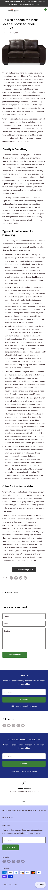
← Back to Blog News (24, 570)
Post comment (15, 655)
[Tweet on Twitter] (20, 577)
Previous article (11, 592)
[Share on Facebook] (11, 577)
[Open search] (33, 10)
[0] (43, 10)
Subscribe (24, 699)
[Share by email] (25, 577)
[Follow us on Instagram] (13, 725)
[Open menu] (3, 10)
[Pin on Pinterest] (16, 577)
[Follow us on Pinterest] (18, 725)
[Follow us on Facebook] (4, 725)
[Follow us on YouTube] (23, 725)
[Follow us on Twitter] (9, 725)
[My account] (38, 10)
